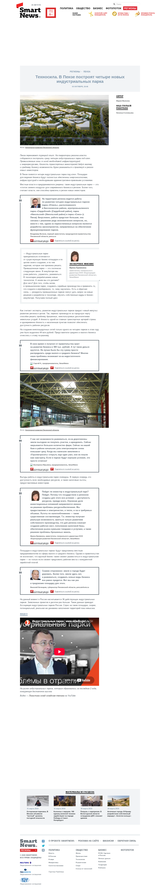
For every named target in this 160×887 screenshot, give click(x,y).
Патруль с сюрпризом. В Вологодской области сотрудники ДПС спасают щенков (91, 814)
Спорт (78, 865)
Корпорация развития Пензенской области (42, 147)
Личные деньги (104, 858)
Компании (102, 861)
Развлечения (81, 862)
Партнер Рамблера (56, 872)
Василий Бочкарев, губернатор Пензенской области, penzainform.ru (59, 587)
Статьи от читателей (84, 869)
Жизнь (78, 853)
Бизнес (98, 8)
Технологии (80, 859)
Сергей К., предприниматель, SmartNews (51, 363)
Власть (51, 853)
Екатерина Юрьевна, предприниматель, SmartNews (55, 465)
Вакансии (108, 841)
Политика (66, 8)
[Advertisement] (80, 41)
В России (52, 856)
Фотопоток (113, 8)
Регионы (130, 8)
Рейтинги (101, 868)
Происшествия (81, 856)
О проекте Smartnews (61, 841)
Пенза (86, 71)
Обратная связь (127, 841)
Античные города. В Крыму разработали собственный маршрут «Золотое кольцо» (119, 813)
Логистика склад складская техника (46, 696)
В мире (51, 859)
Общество (83, 8)
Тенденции (102, 865)
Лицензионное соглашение (30, 865)
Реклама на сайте (88, 841)
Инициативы (53, 862)
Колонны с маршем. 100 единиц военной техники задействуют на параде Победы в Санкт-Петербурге (64, 815)
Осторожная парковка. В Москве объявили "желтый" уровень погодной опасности (37, 814)
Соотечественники (56, 865)
